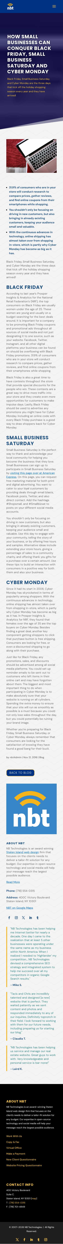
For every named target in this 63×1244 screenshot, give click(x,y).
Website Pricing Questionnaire (24, 1165)
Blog (41, 757)
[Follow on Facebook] (9, 918)
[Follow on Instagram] (16, 918)
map (34, 1198)
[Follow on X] (23, 918)
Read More (13, 882)
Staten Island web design (22, 852)
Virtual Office (14, 1147)
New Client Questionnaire (21, 1159)
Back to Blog (20, 773)
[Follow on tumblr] (38, 918)
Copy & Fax (12, 1142)
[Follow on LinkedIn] (30, 918)
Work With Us (14, 1136)
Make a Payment (15, 1153)
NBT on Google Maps (19, 908)
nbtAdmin (15, 757)
